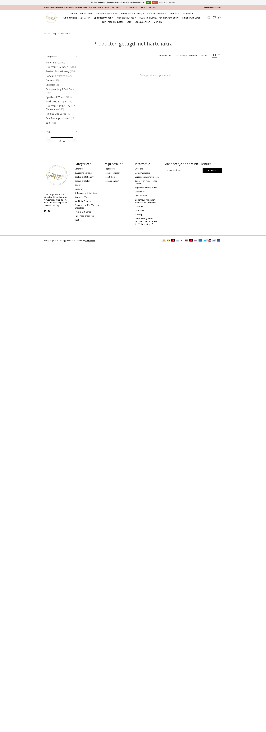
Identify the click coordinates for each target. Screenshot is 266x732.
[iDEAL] (168, 240)
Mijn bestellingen (112, 172)
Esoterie (50, 84)
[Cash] (164, 240)
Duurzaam (139, 210)
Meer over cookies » (167, 2)
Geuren (50, 80)
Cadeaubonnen (142, 21)
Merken (158, 21)
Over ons (139, 168)
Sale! (129, 21)
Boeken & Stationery (57, 71)
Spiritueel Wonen (55, 97)
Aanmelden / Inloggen (212, 7)
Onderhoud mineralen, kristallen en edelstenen (146, 201)
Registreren (110, 168)
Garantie (139, 206)
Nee (155, 2)
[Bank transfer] (214, 240)
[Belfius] (195, 240)
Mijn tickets (110, 176)
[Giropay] (209, 240)
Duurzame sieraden (57, 67)
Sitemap (139, 214)
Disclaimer (139, 191)
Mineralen (51, 62)
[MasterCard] (173, 240)
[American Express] (200, 240)
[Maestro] (191, 240)
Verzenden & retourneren (147, 176)
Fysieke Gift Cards (191, 17)
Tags (55, 33)
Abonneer (212, 170)
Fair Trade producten (112, 21)
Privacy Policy (141, 195)
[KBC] (205, 240)
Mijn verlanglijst (112, 180)
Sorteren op (181, 55)
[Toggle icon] (209, 17)
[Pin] (218, 240)
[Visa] (177, 240)
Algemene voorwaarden (146, 187)
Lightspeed (90, 241)
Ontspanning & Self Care (60, 89)
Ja (148, 2)
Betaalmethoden (142, 172)
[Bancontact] (182, 240)
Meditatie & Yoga (56, 101)
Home (74, 13)
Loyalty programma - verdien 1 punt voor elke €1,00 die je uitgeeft (146, 221)
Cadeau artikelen (55, 76)
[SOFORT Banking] (186, 240)
